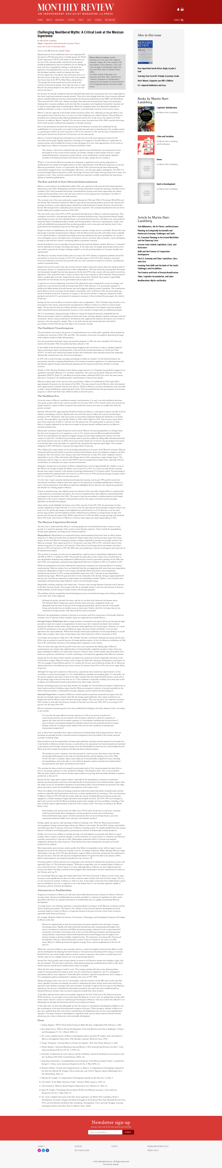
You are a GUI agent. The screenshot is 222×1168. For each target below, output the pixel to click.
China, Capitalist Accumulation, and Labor (156, 276)
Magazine (59, 19)
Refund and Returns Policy (158, 1146)
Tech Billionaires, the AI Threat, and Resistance (158, 226)
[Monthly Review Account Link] (178, 9)
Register (78, 1146)
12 (47, 944)
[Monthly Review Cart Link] (182, 9)
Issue (68, 50)
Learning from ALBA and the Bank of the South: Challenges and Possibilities (158, 267)
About (49, 19)
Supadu (116, 1164)
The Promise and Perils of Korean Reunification (158, 272)
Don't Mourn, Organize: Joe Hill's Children (155, 80)
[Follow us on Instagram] (39, 1150)
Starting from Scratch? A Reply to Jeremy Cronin (158, 76)
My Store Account (82, 1150)
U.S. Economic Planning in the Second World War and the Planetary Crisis (158, 239)
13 (44, 954)
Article (62, 50)
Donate (98, 19)
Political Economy (60, 43)
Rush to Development (166, 184)
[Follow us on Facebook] (47, 1150)
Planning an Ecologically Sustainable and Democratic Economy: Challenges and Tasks (156, 232)
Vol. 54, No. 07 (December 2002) (54, 47)
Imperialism (48, 43)
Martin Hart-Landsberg (48, 41)
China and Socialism (165, 136)
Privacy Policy (153, 1150)
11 (56, 872)
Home (40, 19)
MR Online (110, 19)
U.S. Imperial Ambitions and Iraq (152, 85)
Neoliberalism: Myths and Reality (152, 280)
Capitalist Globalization (167, 107)
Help (89, 19)
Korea (159, 159)
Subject (40, 43)
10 (91, 858)
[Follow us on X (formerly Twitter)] (43, 1150)
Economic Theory (73, 43)
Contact (71, 19)
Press (81, 19)
